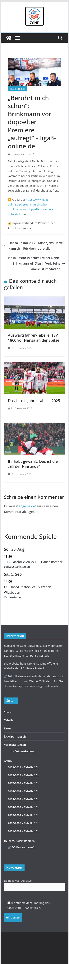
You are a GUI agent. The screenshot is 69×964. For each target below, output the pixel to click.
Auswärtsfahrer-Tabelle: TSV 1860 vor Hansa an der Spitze (33, 338)
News (7, 728)
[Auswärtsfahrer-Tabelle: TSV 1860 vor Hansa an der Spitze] (34, 299)
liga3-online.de (17, 89)
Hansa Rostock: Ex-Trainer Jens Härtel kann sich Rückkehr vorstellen (36, 246)
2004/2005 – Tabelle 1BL (23, 807)
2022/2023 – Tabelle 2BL (23, 775)
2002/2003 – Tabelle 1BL (23, 823)
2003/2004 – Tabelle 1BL (23, 815)
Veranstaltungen (15, 744)
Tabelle (8, 720)
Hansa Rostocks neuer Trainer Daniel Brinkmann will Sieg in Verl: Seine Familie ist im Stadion (33, 263)
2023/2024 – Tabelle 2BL (23, 767)
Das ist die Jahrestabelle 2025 (34, 400)
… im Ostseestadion (21, 751)
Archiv (8, 761)
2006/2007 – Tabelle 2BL (23, 791)
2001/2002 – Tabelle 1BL (23, 831)
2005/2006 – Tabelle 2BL (23, 799)
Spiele (8, 712)
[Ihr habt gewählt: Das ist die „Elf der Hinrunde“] (34, 425)
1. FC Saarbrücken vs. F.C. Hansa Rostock (33, 562)
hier (19, 228)
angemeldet (27, 506)
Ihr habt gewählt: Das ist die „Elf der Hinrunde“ (33, 464)
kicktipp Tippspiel (15, 736)
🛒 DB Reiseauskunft (21, 847)
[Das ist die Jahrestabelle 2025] (34, 365)
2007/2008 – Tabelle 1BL (23, 783)
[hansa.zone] (8, 38)
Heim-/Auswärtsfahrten (19, 841)
